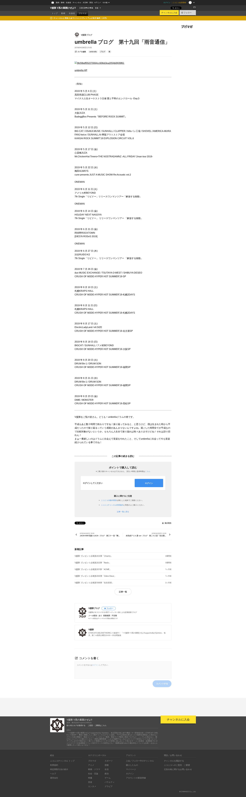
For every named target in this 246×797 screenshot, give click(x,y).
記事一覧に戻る (123, 512)
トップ (55, 13)
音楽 (96, 8)
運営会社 (54, 778)
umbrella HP (81, 70)
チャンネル (77, 2)
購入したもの (132, 765)
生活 (107, 769)
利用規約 (54, 765)
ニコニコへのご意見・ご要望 (177, 765)
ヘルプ (53, 773)
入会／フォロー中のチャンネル (140, 761)
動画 (57, 2)
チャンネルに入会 (169, 12)
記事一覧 (123, 591)
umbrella (93, 52)
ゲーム (108, 778)
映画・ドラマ (94, 769)
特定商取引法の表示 (59, 769)
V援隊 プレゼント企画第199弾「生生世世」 (94, 583)
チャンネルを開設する (174, 761)
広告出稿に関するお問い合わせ (178, 769)
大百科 (85, 2)
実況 (91, 2)
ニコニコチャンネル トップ (62, 761)
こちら (147, 471)
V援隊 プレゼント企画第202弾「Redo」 (93, 563)
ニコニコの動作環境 (108, 500)
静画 (62, 2)
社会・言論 (93, 773)
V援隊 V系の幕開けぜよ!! (63, 8)
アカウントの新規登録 (136, 778)
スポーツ (109, 761)
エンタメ (92, 786)
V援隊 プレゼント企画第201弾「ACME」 (93, 569)
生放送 (68, 2)
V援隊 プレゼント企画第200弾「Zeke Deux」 (95, 576)
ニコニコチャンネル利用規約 (112, 505)
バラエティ (110, 782)
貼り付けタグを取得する (76, 725)
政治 (107, 773)
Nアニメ (97, 2)
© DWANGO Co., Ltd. (187, 791)
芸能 (107, 765)
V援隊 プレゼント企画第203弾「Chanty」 (94, 556)
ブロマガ (82, 13)
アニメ (91, 765)
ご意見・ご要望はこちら (97, 725)
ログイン (166, 2)
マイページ (131, 769)
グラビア (109, 786)
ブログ (102, 52)
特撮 (90, 778)
